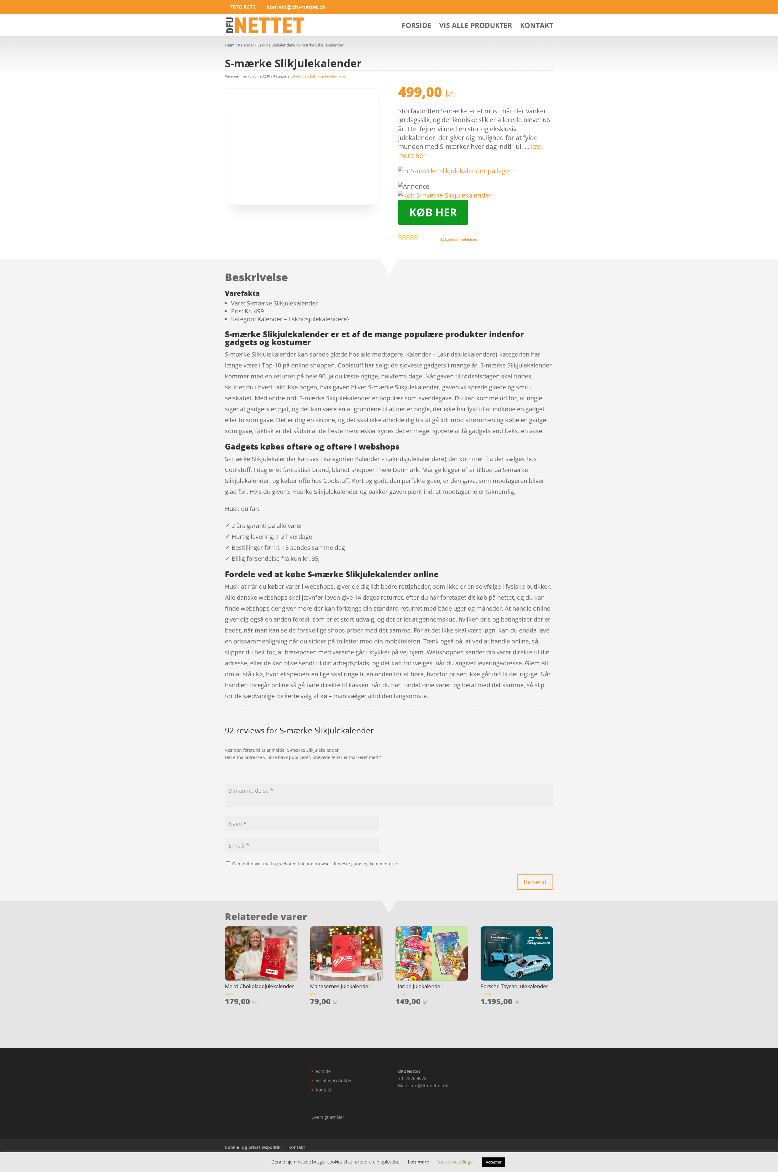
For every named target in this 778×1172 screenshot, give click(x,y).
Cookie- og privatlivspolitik (253, 1147)
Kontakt (536, 26)
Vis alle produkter (475, 26)
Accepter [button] (493, 1162)
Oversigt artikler (328, 1117)
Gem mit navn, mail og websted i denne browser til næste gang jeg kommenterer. (315, 864)
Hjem (230, 45)
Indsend (535, 882)
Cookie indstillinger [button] (455, 1162)
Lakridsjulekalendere (276, 45)
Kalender (246, 45)
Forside (416, 26)
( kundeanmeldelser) (458, 239)
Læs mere (418, 1162)
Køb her (433, 212)
